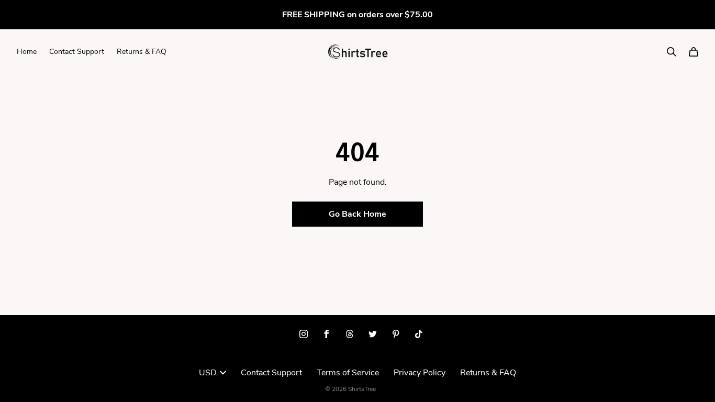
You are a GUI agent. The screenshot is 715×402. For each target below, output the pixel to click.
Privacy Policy (419, 372)
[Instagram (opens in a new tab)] (303, 333)
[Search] (671, 52)
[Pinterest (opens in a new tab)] (395, 333)
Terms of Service (348, 372)
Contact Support (76, 52)
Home (27, 52)
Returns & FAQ (141, 52)
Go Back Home (357, 214)
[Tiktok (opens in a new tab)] (418, 333)
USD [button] (208, 372)
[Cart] (693, 52)
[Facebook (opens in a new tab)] (326, 333)
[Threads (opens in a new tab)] (349, 333)
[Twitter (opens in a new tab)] (372, 333)
